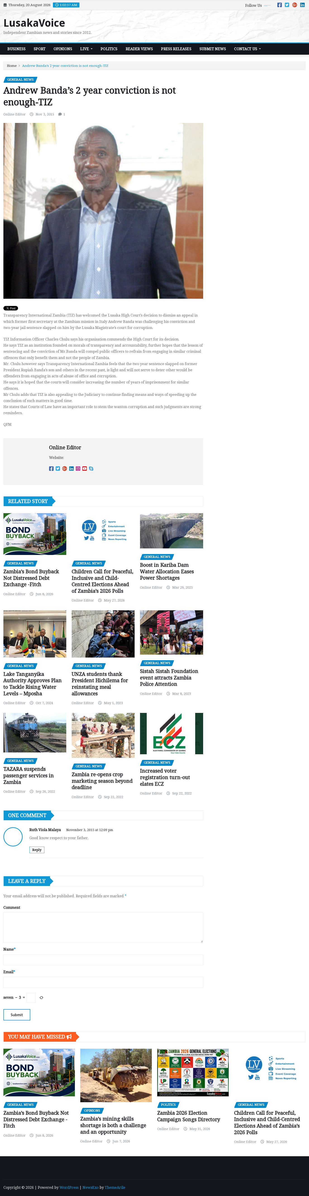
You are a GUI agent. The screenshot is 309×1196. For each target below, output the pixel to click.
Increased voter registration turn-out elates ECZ (165, 777)
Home (12, 66)
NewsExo (91, 1187)
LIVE (85, 49)
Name (9, 949)
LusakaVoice (34, 23)
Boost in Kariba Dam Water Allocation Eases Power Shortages (167, 571)
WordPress (68, 1187)
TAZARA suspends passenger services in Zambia (28, 775)
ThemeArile (115, 1187)
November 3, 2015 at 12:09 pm (89, 830)
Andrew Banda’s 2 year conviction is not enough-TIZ (65, 66)
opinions (63, 49)
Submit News (213, 49)
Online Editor (14, 114)
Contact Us (246, 49)
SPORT (39, 49)
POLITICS (109, 49)
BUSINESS (16, 49)
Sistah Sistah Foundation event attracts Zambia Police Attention (169, 677)
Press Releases (176, 49)
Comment (11, 907)
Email (9, 972)
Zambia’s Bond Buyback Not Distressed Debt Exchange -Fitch (31, 578)
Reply (36, 850)
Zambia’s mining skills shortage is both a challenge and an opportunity (113, 1125)
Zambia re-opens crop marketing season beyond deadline (102, 781)
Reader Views (139, 49)
